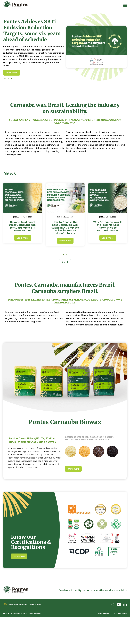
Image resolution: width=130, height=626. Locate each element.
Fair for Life (104, 321)
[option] (65, 47)
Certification (116, 318)
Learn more (22, 237)
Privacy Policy (103, 613)
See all (65, 262)
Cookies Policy (120, 613)
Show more (11, 72)
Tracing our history (76, 132)
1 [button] (5, 78)
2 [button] (8, 78)
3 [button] (11, 78)
